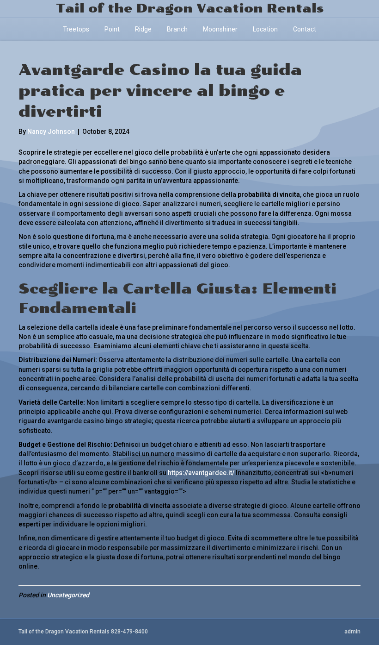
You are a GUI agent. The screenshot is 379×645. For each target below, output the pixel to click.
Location (265, 29)
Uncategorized (68, 595)
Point (112, 29)
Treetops (76, 29)
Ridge (143, 29)
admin (352, 631)
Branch (177, 29)
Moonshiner (220, 29)
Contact (304, 29)
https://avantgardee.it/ (201, 472)
